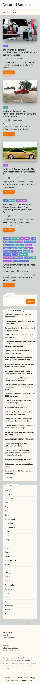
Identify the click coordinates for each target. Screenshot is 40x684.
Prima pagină (7, 12)
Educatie (29, 248)
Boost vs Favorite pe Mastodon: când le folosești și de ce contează (19, 379)
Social (26, 258)
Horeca (26, 251)
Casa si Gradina (30, 242)
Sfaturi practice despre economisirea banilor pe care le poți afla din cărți (18, 358)
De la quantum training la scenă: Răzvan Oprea (19, 465)
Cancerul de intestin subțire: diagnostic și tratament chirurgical (20, 329)
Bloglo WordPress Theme (23, 680)
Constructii (8, 245)
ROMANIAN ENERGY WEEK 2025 (16, 407)
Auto (5, 46)
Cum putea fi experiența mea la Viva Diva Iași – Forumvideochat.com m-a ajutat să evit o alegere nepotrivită (20, 344)
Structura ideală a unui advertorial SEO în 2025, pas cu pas (20, 395)
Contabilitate (18, 245)
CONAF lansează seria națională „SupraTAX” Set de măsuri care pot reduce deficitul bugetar (17, 452)
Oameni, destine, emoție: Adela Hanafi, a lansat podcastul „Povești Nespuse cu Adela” (19, 387)
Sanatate (18, 258)
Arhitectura (25, 238)
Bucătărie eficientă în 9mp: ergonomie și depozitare (19, 472)
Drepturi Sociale (17, 5)
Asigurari (7, 242)
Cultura (28, 245)
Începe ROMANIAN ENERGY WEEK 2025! (19, 439)
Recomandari (21, 200)
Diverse (12, 200)
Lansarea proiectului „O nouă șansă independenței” (18, 315)
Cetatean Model (9, 638)
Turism (25, 261)
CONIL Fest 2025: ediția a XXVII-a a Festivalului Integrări (18, 402)
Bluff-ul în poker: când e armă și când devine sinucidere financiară (18, 413)
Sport (33, 258)
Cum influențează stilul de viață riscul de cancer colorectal (19, 322)
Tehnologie (7, 261)
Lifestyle (7, 254)
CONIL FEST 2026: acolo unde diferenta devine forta (19, 336)
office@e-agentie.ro (10, 648)
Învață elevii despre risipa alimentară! (18, 460)
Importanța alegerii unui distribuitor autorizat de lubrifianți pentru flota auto (20, 52)
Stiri (6, 602)
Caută (10, 295)
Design (13, 248)
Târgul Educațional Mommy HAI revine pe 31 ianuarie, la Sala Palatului (19, 365)
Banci (20, 242)
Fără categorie (16, 251)
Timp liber (17, 261)
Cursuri (6, 248)
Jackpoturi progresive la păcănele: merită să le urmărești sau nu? (20, 433)
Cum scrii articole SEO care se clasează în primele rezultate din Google (20, 427)
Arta (33, 238)
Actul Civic (6, 635)
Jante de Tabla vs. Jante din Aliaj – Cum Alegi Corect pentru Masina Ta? (20, 171)
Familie (6, 251)
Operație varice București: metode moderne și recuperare (17, 352)
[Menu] (36, 4)
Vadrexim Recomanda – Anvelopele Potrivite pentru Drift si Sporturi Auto (19, 114)
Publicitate (23, 254)
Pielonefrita (9, 478)
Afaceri (6, 238)
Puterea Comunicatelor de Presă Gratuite (19, 266)
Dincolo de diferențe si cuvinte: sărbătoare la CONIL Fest (16, 445)
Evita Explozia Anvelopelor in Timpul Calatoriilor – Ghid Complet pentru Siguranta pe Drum (17, 208)
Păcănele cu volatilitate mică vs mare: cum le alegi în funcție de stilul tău (18, 420)
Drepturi (8, 548)
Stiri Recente (7, 632)
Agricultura (15, 238)
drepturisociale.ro (23, 661)
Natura (15, 254)
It (32, 251)
